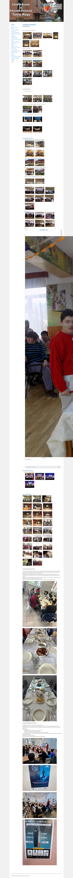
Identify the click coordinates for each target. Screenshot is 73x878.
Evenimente (13, 55)
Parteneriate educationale (15, 41)
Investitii (12, 60)
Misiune (12, 28)
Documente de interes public (16, 39)
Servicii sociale (13, 48)
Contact (12, 62)
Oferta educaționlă (14, 37)
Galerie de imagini (14, 49)
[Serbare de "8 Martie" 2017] (29, 190)
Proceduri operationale (15, 58)
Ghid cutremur (13, 31)
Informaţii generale (14, 27)
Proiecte (12, 40)
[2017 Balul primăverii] (29, 215)
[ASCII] (47, 35)
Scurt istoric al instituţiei (15, 29)
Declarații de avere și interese (16, 51)
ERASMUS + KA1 (14, 43)
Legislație (12, 59)
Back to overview (61, 232)
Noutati (12, 25)
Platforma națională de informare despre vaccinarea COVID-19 (16, 34)
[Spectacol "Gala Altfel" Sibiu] (29, 476)
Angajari (12, 44)
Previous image (25, 230)
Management (13, 36)
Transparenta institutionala (15, 47)
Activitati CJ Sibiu (14, 52)
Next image (26, 230)
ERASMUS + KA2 (14, 45)
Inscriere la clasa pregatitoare (16, 56)
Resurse (12, 54)
